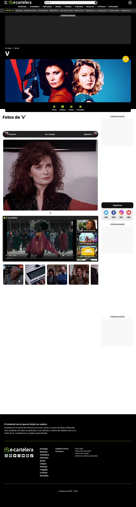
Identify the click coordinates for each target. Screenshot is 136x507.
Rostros (90, 6)
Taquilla (43, 469)
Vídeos (68, 6)
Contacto (59, 451)
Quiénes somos (62, 449)
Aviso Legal (79, 448)
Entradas (113, 6)
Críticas (101, 6)
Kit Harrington (43, 10)
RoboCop (19, 10)
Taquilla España (126, 10)
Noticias (22, 6)
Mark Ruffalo (79, 10)
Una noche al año (66, 10)
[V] (13, 274)
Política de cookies (82, 453)
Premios (79, 6)
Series (58, 6)
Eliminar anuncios (68, 15)
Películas (47, 6)
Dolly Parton (54, 10)
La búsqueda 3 (102, 10)
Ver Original (50, 134)
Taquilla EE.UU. (90, 10)
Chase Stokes (114, 10)
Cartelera (34, 6)
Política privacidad (83, 451)
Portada (8, 48)
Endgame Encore (30, 10)
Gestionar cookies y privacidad (86, 456)
